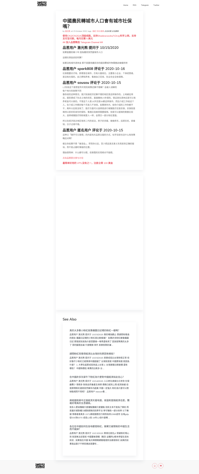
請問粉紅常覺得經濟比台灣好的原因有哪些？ (93, 353)
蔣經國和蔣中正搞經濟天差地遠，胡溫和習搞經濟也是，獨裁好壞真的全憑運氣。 (99, 402)
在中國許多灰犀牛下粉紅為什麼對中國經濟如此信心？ (97, 377)
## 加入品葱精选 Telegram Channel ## (83, 42)
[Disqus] (99, 214)
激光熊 (67, 31)
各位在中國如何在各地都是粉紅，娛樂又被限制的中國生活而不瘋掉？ (99, 428)
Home (125, 5)
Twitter (156, 5)
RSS (134, 5)
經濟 (102, 31)
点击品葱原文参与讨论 (73, 158)
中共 (98, 31)
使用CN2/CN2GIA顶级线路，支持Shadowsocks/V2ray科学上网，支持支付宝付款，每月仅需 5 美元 (99, 37)
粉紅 (94, 31)
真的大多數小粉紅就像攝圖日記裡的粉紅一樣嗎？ (95, 330)
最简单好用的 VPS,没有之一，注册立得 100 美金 (88, 163)
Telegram (145, 5)
